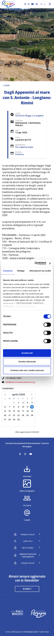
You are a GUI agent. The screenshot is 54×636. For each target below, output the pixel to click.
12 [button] (32, 407)
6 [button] (5, 407)
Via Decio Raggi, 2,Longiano (29, 115)
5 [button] (32, 402)
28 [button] (9, 419)
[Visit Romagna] (8, 3)
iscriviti (27, 588)
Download (27, 476)
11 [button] (27, 407)
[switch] (47, 324)
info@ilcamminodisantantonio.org (20, 382)
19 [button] (32, 411)
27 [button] (5, 419)
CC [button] (49, 76)
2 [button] (18, 402)
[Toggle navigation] (50, 4)
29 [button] (14, 419)
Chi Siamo (27, 505)
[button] (5, 394)
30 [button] (18, 419)
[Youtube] (32, 4)
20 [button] (5, 415)
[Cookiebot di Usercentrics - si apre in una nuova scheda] (35, 263)
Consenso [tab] (7, 271)
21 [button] (9, 415)
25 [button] (27, 415)
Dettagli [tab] (21, 271)
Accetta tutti (27, 353)
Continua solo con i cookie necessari (27, 370)
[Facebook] (25, 4)
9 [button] (18, 407)
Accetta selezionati (27, 361)
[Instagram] (29, 4)
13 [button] (5, 411)
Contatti (27, 520)
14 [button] (9, 411)
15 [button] (14, 411)
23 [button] (18, 415)
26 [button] (32, 415)
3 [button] (23, 402)
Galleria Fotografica (26, 490)
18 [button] (27, 411)
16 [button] (18, 411)
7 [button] (9, 407)
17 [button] (23, 411)
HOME (7, 85)
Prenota (19, 154)
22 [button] (14, 415)
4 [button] (27, 402)
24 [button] (23, 415)
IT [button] (41, 4)
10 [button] (23, 407)
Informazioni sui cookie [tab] (40, 271)
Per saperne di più (24, 146)
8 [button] (14, 407)
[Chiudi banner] (50, 263)
